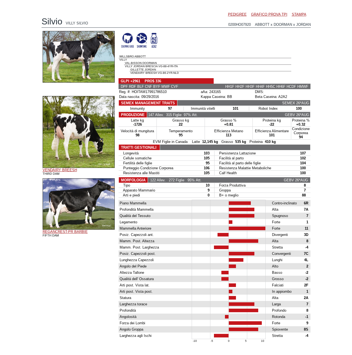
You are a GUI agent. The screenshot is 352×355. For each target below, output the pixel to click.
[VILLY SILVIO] (78, 81)
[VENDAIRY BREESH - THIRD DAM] (78, 166)
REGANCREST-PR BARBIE (65, 232)
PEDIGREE (237, 14)
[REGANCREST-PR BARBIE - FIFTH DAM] (78, 228)
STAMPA (299, 14)
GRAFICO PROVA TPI (269, 14)
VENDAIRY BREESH (60, 170)
